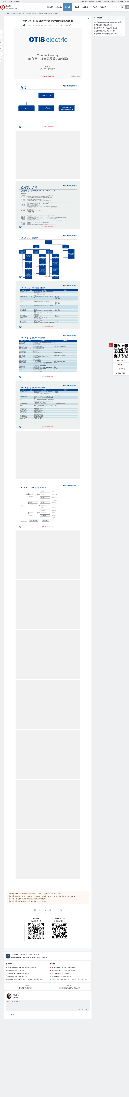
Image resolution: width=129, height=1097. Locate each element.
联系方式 (99, 1)
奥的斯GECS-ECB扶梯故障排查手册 (17, 973)
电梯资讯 (59, 7)
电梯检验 (85, 7)
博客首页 (50, 7)
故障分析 (21, 13)
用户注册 (106, 1)
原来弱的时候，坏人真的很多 (61, 973)
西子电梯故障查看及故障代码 (15, 970)
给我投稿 (121, 1)
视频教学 (103, 7)
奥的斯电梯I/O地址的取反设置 (61, 976)
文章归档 (84, 1)
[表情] (82, 1009)
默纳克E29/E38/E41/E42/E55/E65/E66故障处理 (21, 967)
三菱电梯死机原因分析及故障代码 (16, 976)
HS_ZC (18, 954)
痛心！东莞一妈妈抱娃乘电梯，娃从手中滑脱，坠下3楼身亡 (71, 979)
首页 (7, 13)
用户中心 (113, 1)
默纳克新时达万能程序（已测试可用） (64, 967)
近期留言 (92, 1)
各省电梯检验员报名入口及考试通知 (63, 970)
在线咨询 (122, 369)
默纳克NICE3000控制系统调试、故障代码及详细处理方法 (24, 979)
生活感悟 (94, 7)
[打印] (61, 25)
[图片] (86, 1009)
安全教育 (76, 7)
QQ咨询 (121, 364)
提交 (12, 1015)
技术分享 (67, 7)
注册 (10, 1)
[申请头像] (87, 995)
